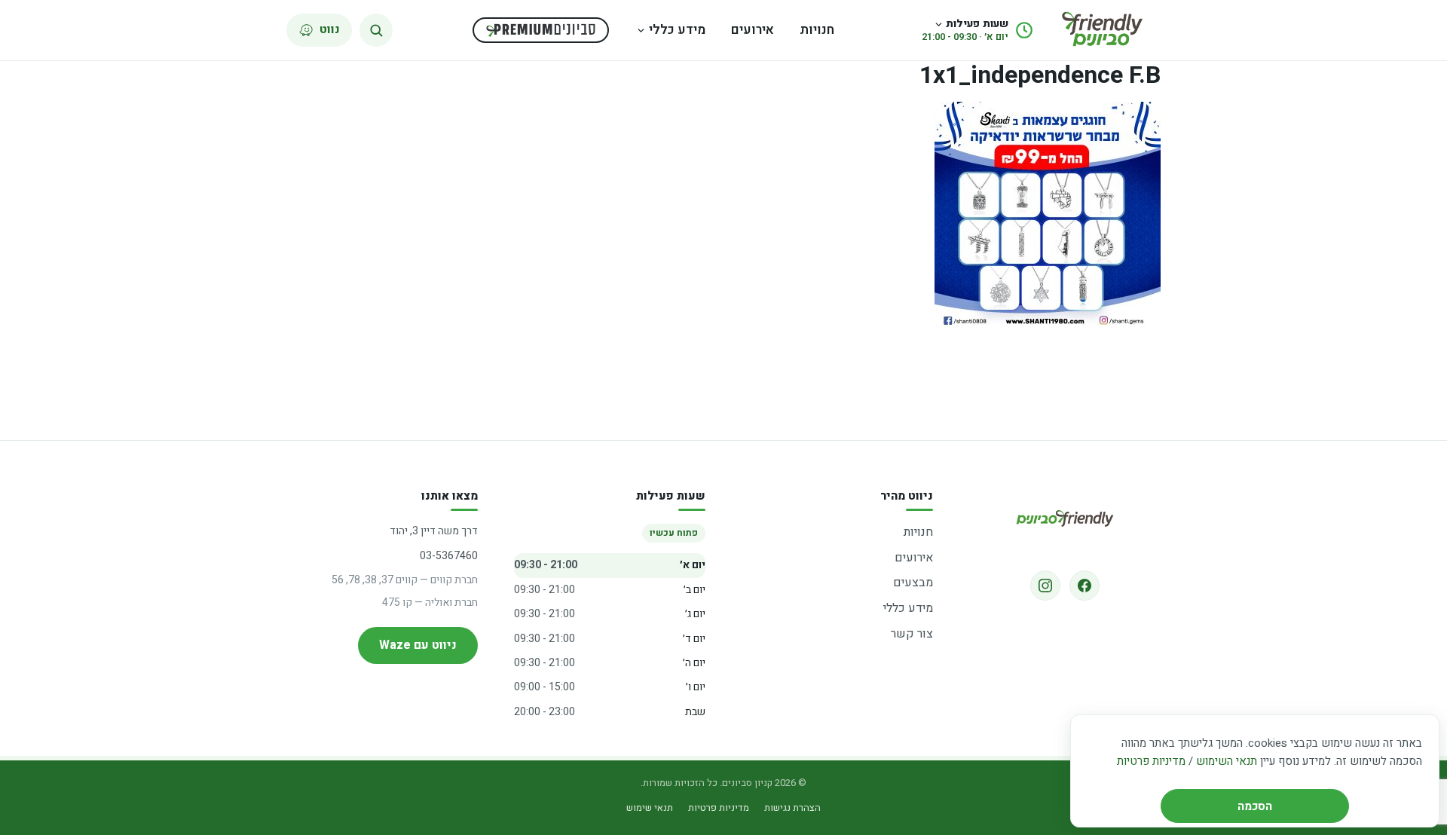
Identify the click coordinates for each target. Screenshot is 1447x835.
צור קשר (912, 634)
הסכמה (1254, 806)
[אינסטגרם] (1045, 585)
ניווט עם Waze (418, 645)
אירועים (752, 29)
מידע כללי (677, 29)
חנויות (817, 29)
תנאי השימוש (1226, 761)
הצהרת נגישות (792, 807)
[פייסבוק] (1084, 585)
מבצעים (913, 582)
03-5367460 (449, 556)
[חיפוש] (376, 30)
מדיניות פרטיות (1151, 761)
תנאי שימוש (649, 807)
